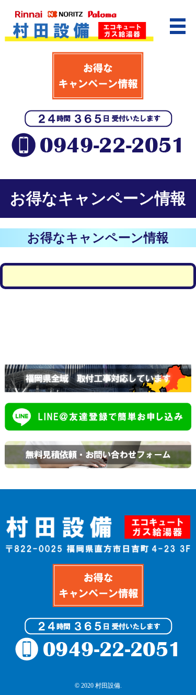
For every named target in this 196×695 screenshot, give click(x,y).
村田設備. (108, 685)
